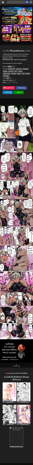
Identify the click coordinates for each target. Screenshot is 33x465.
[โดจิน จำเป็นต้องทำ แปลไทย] (9, 414)
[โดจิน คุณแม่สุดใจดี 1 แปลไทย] (9, 391)
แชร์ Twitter (8, 92)
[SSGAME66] (16, 32)
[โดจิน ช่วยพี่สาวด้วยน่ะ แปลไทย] (23, 414)
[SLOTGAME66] (16, 41)
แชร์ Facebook (22, 88)
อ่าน (9, 88)
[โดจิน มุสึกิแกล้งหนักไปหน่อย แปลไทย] (16, 436)
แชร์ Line (19, 92)
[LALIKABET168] (16, 15)
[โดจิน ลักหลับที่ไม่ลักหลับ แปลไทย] (23, 391)
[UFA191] (16, 24)
